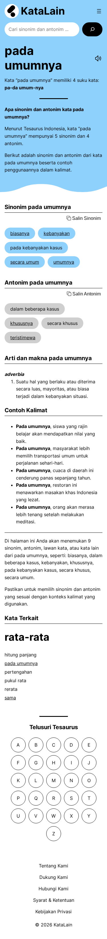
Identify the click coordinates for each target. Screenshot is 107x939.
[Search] (92, 29)
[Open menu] (99, 11)
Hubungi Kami (53, 888)
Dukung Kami (53, 877)
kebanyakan (57, 233)
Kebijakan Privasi (53, 911)
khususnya (21, 323)
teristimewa (22, 337)
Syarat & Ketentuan (53, 900)
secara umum (24, 262)
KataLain (43, 11)
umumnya (63, 262)
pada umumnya (21, 663)
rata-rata (27, 637)
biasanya (19, 233)
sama (10, 698)
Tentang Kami (53, 866)
